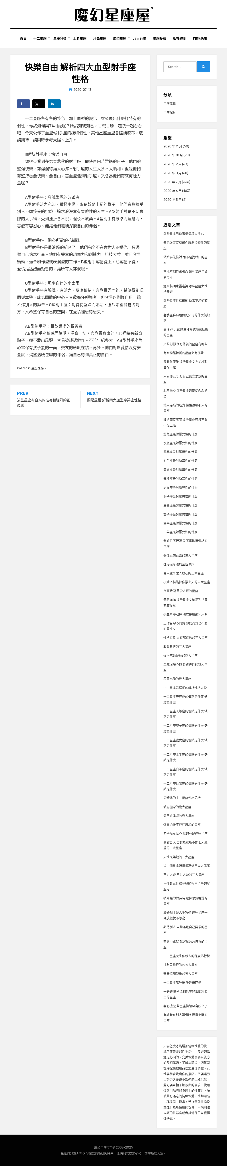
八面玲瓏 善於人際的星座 (180, 591)
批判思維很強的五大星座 (180, 965)
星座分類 (60, 38)
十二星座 (40, 38)
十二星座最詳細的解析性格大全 (185, 688)
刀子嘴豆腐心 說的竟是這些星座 (185, 833)
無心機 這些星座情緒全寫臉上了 (185, 1006)
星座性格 (37, 368)
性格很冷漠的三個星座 (178, 564)
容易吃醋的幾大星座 (177, 679)
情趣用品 (179, 1068)
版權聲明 (179, 38)
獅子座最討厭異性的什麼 (180, 496)
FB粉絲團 (200, 38)
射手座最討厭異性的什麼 (180, 461)
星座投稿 (159, 38)
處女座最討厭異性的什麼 (180, 487)
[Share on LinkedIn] (54, 103)
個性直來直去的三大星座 (180, 555)
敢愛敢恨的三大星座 (177, 647)
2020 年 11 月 (172, 146)
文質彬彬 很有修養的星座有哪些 (185, 344)
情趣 (191, 1046)
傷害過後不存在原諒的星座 (182, 825)
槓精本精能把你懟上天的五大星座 (186, 582)
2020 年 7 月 (172, 182)
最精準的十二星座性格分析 (182, 798)
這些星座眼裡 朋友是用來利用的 (185, 614)
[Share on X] (38, 103)
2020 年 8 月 (172, 173)
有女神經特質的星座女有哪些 (183, 353)
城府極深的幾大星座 (177, 807)
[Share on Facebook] (23, 103)
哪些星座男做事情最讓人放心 (183, 234)
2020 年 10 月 (173, 155)
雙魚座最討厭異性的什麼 (180, 434)
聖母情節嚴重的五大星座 (180, 974)
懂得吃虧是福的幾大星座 (180, 655)
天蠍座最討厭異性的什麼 (180, 470)
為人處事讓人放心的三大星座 (183, 573)
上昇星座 (79, 38)
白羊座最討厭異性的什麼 (180, 532)
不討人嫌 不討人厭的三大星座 (183, 875)
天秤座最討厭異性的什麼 (180, 479)
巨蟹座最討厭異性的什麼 (180, 505)
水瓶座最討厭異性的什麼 (180, 443)
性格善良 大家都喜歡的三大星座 (185, 638)
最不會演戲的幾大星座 (178, 816)
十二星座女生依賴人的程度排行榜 (186, 956)
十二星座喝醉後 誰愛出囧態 (182, 983)
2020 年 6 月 (172, 191)
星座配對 (169, 112)
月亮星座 (99, 38)
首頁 (23, 38)
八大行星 (139, 38)
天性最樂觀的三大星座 (178, 857)
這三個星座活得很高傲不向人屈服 (186, 866)
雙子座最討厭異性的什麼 (180, 514)
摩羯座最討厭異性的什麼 (180, 452)
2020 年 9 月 (172, 164)
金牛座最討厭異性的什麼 (180, 523)
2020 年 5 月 (172, 200)
